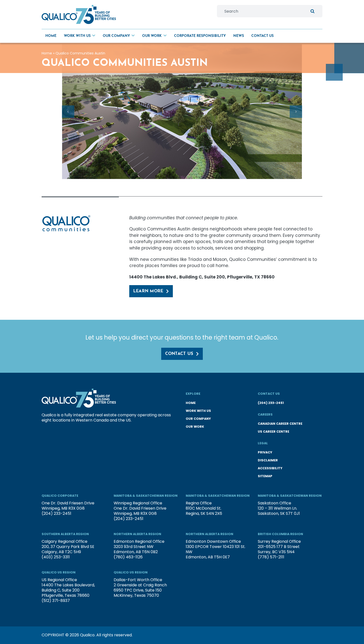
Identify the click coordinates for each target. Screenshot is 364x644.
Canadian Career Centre (280, 423)
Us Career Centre (273, 431)
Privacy (265, 452)
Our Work (195, 426)
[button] (68, 111)
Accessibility (270, 468)
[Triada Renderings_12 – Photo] (182, 111)
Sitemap (265, 476)
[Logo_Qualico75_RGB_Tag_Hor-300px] (79, 7)
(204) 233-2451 (271, 403)
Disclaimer (268, 460)
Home (47, 53)
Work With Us (198, 411)
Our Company (198, 419)
